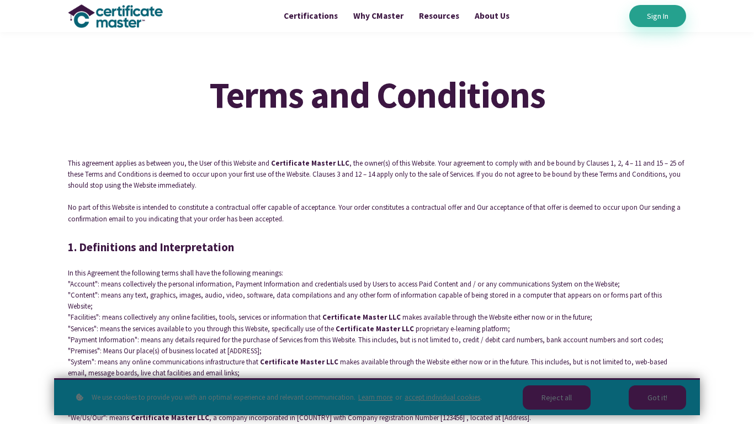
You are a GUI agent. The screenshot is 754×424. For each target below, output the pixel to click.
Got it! (657, 397)
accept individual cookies (442, 397)
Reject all (556, 397)
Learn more (375, 397)
